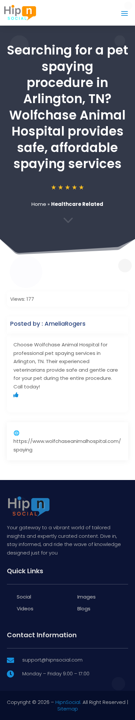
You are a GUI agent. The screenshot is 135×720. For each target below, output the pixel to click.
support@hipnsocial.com (52, 659)
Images (86, 596)
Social (24, 596)
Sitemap (67, 708)
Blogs (83, 608)
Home (38, 204)
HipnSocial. (68, 702)
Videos (25, 608)
